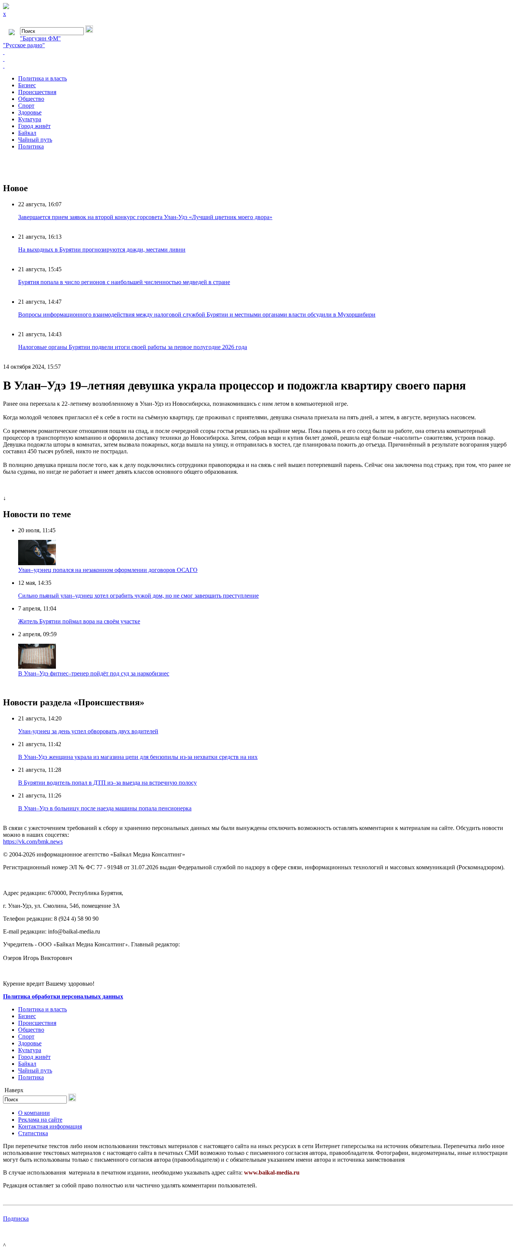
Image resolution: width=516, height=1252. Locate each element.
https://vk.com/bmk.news (33, 841)
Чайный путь (35, 139)
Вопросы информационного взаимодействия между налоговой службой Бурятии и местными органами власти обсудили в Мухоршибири (196, 314)
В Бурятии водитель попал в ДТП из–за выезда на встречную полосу (107, 782)
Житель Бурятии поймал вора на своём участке (79, 621)
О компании (34, 1113)
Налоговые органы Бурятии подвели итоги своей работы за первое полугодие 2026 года (132, 347)
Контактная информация (50, 1126)
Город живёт (34, 126)
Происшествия (37, 92)
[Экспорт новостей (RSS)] (258, 59)
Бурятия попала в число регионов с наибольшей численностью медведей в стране (124, 282)
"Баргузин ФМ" (40, 38)
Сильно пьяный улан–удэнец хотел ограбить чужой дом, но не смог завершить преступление (138, 595)
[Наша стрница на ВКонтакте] (258, 52)
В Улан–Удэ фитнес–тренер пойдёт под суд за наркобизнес (93, 673)
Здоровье (30, 112)
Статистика (33, 1133)
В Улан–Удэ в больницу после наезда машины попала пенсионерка (105, 808)
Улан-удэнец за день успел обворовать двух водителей (88, 731)
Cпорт (26, 105)
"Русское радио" (24, 45)
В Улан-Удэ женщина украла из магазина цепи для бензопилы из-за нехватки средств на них (138, 757)
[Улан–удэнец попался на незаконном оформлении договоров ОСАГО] (37, 563)
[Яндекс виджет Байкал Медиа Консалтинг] (258, 65)
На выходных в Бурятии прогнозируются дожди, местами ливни (101, 249)
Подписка (16, 1218)
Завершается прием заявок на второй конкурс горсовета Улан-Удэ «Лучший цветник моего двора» (145, 217)
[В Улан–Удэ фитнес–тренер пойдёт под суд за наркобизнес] (37, 666)
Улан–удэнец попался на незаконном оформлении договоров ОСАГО (108, 570)
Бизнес (27, 85)
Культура (29, 119)
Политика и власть (42, 78)
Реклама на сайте (40, 1119)
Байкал (27, 133)
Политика (31, 146)
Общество (31, 99)
